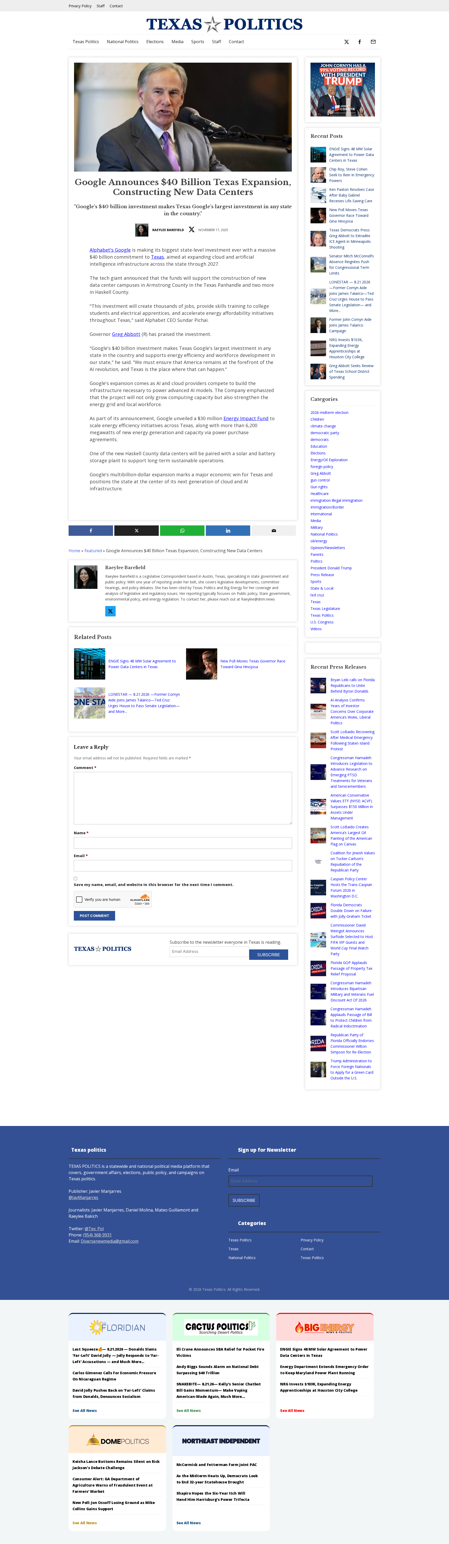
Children (317, 419)
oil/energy (319, 540)
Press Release (322, 574)
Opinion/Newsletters (328, 547)
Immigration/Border (327, 507)
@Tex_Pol (94, 1229)
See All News (84, 1410)
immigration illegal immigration (336, 500)
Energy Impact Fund (245, 418)
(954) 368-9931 (97, 1235)
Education (319, 446)
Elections (155, 41)
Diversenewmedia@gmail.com (109, 1241)
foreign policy (322, 466)
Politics (316, 561)
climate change (323, 426)
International (321, 513)
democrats (320, 439)
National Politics (122, 41)
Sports (197, 41)
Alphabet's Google (110, 250)
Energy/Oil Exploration (329, 459)
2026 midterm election (329, 412)
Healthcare (320, 493)
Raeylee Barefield (168, 230)
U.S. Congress (322, 622)
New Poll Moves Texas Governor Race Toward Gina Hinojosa (252, 664)
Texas (157, 257)
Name (81, 832)
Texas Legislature (325, 608)
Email (81, 855)
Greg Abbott (126, 334)
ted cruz (317, 594)
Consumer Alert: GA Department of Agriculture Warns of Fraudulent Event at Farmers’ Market (112, 1485)
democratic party (325, 432)
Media (177, 41)
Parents (317, 554)
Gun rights (319, 486)
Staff (100, 5)
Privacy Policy (80, 5)
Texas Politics (85, 41)
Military (317, 527)
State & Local (322, 588)
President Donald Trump (331, 567)
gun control (320, 480)
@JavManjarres (83, 1197)
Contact (116, 5)
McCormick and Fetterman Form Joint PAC (216, 1464)
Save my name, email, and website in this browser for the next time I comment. (153, 884)
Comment (85, 767)
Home (74, 550)
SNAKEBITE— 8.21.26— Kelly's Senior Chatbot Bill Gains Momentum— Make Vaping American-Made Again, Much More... (218, 1390)
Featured (93, 550)
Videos (316, 628)
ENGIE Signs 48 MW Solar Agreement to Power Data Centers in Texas (142, 664)
